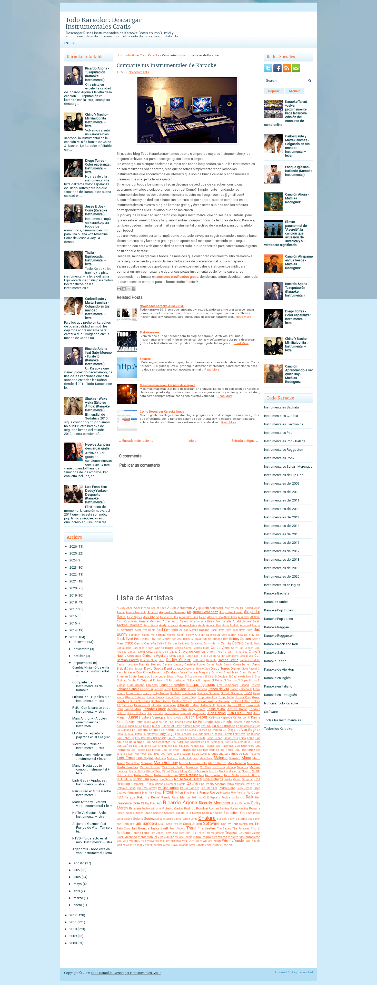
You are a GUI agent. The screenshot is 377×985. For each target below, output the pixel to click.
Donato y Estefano (165, 672)
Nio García (166, 779)
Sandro (180, 813)
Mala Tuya (206, 758)
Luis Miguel (145, 758)
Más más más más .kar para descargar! (167, 385)
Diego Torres (220, 668)
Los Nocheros (244, 745)
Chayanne (185, 651)
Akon (257, 608)
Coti (257, 656)
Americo (195, 621)
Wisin (217, 841)
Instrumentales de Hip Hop (284, 475)
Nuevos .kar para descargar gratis (97, 446)
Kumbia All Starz (171, 726)
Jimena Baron (237, 709)
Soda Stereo (192, 824)
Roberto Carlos (172, 808)
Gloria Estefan (135, 697)
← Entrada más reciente (135, 441)
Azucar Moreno (188, 630)
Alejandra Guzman (172, 612)
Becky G (191, 635)
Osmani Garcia (175, 784)
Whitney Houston (170, 841)
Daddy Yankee (178, 660)
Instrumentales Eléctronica (283, 424)
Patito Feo (253, 784)
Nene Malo (231, 775)
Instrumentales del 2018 (281, 559)
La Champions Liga (248, 726)
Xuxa (129, 845)
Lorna (250, 738)
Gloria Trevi (172, 697)
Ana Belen (207, 621)
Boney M (188, 639)
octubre (79, 656)
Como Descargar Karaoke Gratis (162, 411)
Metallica (242, 767)
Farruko (158, 689)
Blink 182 (149, 639)
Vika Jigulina (166, 837)
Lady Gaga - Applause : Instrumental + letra (89, 782)
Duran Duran (248, 672)
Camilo (238, 643)
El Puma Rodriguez (199, 680)
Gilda (248, 693)
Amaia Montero (150, 621)
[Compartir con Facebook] (133, 288)
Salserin (158, 813)
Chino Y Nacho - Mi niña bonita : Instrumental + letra (96, 120)
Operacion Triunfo (142, 784)
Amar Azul (170, 621)
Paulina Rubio (168, 788)
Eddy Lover (158, 676)
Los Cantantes (142, 745)
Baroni (180, 635)
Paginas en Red (302, 972)
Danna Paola (214, 664)
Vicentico (130, 837)
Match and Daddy (173, 767)
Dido (207, 668)
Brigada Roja (220, 639)
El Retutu (217, 680)
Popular (274, 91)
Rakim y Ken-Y (148, 797)
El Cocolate (220, 676)
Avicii (138, 630)
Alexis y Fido (215, 617)
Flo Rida (191, 689)
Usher (247, 833)
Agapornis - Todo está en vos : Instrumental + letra (92, 851)
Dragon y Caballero (211, 672)
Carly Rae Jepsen (242, 648)
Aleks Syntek (134, 617)
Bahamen (134, 635)
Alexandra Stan (169, 617)
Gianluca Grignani (208, 693)
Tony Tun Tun (187, 833)
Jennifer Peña (177, 709)
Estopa (244, 685)
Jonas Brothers (136, 713)
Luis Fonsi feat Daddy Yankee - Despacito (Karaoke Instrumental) (96, 494)
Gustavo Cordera (182, 701)
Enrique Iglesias (200, 684)
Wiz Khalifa (253, 841)
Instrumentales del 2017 (281, 551)
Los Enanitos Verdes (186, 745)
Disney (236, 668)
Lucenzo (205, 753)
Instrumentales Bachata (281, 407)
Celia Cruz (145, 651)
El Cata (209, 676)
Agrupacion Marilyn (222, 608)
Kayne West (150, 722)
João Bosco (199, 713)
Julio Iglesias (174, 717)
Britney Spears (240, 639)
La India (154, 730)
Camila (226, 643)
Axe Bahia (149, 630)
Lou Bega (154, 753)
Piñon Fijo (182, 792)
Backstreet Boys (242, 630)
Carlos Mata (202, 648)
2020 (73, 588)
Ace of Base (158, 608)
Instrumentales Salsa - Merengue (288, 466)
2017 (73, 609)
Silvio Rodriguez (241, 818)
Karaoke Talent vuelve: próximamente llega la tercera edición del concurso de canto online (285, 113)
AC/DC (121, 608)
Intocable (156, 705)
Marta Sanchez (127, 767)
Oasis (237, 779)
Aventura (127, 630)
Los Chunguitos (162, 745)
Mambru (234, 758)
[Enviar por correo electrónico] (119, 288)
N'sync (246, 771)
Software (211, 823)
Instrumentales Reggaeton (283, 450)
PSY (202, 784)
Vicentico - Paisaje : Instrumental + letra (88, 746)
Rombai (202, 808)
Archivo (294, 91)
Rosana (254, 808)
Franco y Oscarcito (241, 689)
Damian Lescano (127, 664)
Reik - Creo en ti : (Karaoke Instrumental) (91, 793)
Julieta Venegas (153, 717)
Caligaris (183, 643)
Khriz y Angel (252, 722)
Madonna (160, 758)
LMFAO (206, 726)
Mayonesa (192, 767)
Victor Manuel (147, 837)
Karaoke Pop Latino (278, 619)
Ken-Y (218, 722)
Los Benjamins (214, 742)
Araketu (234, 625)
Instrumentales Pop (278, 433)
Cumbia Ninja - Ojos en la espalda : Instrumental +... (90, 671)
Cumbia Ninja (148, 660)
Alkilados (244, 617)
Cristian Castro (128, 660)
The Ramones (240, 828)
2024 (73, 560)
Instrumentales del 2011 (281, 500)
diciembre (81, 642)
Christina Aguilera (155, 656)
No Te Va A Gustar (188, 779)
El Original (144, 680)
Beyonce (242, 635)
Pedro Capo (227, 788)
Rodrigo (189, 808)
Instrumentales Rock (279, 458)
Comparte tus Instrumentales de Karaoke (87, 686)
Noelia (228, 779)
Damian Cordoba (250, 660)
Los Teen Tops (137, 753)
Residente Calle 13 (130, 803)
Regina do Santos (233, 797)
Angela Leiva (188, 625)
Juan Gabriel (216, 713)
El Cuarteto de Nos (240, 676)
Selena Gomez (144, 818)
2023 (73, 567)
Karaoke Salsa (274, 652)
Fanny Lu (146, 689)
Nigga (154, 779)
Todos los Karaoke (278, 729)
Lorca (242, 738)
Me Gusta (218, 767)
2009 (73, 936)
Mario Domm (217, 763)
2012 (73, 915)
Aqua (225, 625)
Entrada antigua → (245, 441)
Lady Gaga (166, 734)
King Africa (135, 726)
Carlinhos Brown (143, 648)
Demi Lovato (173, 668)
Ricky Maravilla (240, 803)
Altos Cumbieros (127, 621)
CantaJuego (124, 648)
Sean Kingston (212, 813)
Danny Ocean (232, 664)
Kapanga (226, 717)
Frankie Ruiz (134, 693)
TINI (257, 824)
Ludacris (217, 753)
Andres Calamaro (130, 625)
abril (77, 891)
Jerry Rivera (196, 709)
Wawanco (153, 841)
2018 (73, 602)
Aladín (121, 612)
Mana (246, 758)
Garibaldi (175, 693)
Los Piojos (153, 750)
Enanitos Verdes (172, 685)
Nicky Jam (141, 779)
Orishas (160, 784)
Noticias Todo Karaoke (143, 55)
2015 (73, 623)
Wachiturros (137, 841)
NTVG (256, 771)
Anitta (201, 625)
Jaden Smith (207, 705)
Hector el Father (240, 701)
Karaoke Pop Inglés (278, 610)
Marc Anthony (166, 763)
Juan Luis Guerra (239, 713)
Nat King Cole (125, 775)
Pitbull (168, 792)
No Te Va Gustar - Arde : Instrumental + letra (89, 814)
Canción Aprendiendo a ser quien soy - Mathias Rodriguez (299, 374)
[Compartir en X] (128, 288)
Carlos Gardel (184, 648)
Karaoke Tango (275, 661)
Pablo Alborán (216, 784)
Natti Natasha (188, 775)
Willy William (204, 841)
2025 (73, 553)
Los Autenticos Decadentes (187, 742)
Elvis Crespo (136, 685)
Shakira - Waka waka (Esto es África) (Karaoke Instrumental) (97, 404)
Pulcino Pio (243, 792)
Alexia (202, 617)
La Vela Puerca (133, 734)
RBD (120, 797)
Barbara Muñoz (165, 635)
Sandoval (169, 813)
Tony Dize (171, 833)
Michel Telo (153, 771)
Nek (201, 775)
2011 (73, 922)
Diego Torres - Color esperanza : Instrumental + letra (98, 166)
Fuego (147, 693)
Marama (147, 763)
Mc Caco (205, 767)
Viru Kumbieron (249, 837)
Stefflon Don (246, 824)
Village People (183, 837)
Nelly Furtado (214, 775)
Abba (129, 608)
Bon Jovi (177, 639)
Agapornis (201, 608)
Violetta (233, 837)
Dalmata (211, 660)
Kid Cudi (122, 726)
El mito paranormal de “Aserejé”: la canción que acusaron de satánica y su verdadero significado (285, 233)
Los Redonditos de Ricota (215, 750)
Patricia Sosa (126, 788)
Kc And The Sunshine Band (175, 722)
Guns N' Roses (140, 701)
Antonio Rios (213, 625)
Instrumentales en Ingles (282, 585)
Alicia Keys (230, 617)
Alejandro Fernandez (202, 612)
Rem (257, 797)
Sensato (160, 818)
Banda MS (148, 635)
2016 (73, 616)
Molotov (213, 771)
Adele (171, 608)
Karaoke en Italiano (278, 686)
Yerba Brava (170, 845)
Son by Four (229, 824)
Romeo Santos (219, 808)
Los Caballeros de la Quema (243, 742)
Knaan (147, 726)
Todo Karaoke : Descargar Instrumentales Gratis (103, 23)
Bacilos (204, 630)
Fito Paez (179, 689)
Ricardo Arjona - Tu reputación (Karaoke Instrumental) (97, 74)
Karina (255, 717)
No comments (139, 72)
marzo (78, 898)
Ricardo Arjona (180, 802)
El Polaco (158, 680)
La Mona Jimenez (196, 730)
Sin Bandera (146, 823)
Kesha (228, 722)
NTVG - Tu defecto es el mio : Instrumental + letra (92, 840)
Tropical (231, 833)
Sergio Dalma (174, 818)
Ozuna (192, 783)
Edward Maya (175, 676)
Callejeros (196, 643)
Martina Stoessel (150, 767)
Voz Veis (122, 841)
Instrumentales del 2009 (281, 483)
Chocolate (134, 656)
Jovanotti (185, 713)
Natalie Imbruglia (166, 775)
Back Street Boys (221, 630)
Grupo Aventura (207, 697)
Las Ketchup (125, 738)
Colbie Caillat (217, 656)
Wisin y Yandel (233, 841)
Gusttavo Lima (203, 701)
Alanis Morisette (136, 612)
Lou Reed (166, 753)
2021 (73, 581)
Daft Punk (199, 660)
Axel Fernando (167, 630)
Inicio (69, 43)
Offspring (247, 779)
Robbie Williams (152, 808)
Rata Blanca (181, 797)
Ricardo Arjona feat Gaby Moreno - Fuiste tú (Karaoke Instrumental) (98, 356)
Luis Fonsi (126, 758)
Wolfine (121, 845)
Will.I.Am (188, 841)
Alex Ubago (151, 617)
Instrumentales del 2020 (281, 576)
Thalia (191, 828)
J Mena (194, 705)
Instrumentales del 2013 (281, 517)
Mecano (231, 767)
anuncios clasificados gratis (177, 277)
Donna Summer (189, 672)
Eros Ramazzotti (227, 685)
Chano (173, 651)
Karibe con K (241, 717)
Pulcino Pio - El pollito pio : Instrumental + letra (91, 699)
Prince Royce (209, 792)
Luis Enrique (233, 753)
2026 (73, 546)
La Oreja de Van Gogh (239, 730)
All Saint (255, 617)
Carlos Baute (164, 648)
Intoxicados (169, 705)
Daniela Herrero (150, 664)
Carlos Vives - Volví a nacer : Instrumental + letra (92, 757)
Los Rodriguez (245, 750)
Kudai (156, 726)
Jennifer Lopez (154, 709)
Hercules (127, 705)
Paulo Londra (189, 788)
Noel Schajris (213, 779)
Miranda (203, 771)
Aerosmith (184, 608)
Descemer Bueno (194, 668)
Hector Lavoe (222, 701)
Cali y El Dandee (167, 643)
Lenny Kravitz (196, 738)
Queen (255, 792)
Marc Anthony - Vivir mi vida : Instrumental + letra (92, 804)
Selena (128, 818)
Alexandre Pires (188, 617)
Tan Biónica (140, 828)
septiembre (82, 663)
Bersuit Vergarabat (223, 635)
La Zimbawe (150, 734)
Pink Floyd (155, 792)
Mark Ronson (236, 763)
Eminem (152, 685)
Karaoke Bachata (276, 593)
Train (200, 833)
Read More (243, 317)
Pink (144, 792)
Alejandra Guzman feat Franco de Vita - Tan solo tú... (92, 827)
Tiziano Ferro (140, 833)
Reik (249, 797)
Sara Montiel (193, 813)
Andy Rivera (150, 625)
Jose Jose (171, 713)
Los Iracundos (225, 745)
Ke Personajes (203, 722)
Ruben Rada (143, 813)
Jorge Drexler (155, 713)
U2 (240, 833)
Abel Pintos (142, 608)
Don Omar (143, 672)
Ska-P (161, 824)
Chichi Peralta (216, 651)
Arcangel (245, 625)
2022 (73, 574)
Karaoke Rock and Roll (281, 644)
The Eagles (224, 828)
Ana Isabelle (223, 621)
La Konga (168, 730)
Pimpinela (134, 792)
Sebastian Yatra (235, 813)
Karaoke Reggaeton (279, 636)
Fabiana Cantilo (128, 689)
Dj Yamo (129, 672)
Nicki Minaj (124, 779)
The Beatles (207, 828)
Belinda (204, 635)
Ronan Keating (239, 808)
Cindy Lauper (177, 656)
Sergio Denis (190, 818)
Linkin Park (231, 738)
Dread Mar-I (231, 672)
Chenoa (199, 651)
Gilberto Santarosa (232, 693)
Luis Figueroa (251, 753)
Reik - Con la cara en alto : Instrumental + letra (91, 709)
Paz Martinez (209, 788)
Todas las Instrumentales (282, 720)
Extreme (255, 685)
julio (77, 870)
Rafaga (130, 797)
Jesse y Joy (216, 709)
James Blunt (236, 705)
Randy (165, 797)
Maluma (220, 758)
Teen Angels (177, 828)
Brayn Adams (202, 639)
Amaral (184, 621)
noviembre (81, 649)
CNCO (129, 643)
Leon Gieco (214, 738)
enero (78, 905)
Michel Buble (137, 771)
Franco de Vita (218, 689)
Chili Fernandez (237, 651)
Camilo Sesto (252, 643)
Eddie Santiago (139, 676)
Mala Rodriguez (189, 758)
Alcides (152, 612)
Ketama (238, 722)
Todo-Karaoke (149, 332)
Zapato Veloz (204, 845)
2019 (73, 595)
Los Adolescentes (158, 742)
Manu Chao (133, 763)
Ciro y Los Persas (197, 656)
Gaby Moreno (161, 693)
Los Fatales (207, 745)
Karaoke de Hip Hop (279, 669)
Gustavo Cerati (161, 701)
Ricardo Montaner (214, 803)
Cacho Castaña (145, 643)
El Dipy (256, 676)
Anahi (236, 621)
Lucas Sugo (190, 753)
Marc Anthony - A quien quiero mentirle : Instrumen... (89, 722)
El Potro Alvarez (175, 680)
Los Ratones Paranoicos (179, 750)
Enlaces (145, 359)
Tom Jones (156, 833)
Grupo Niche (226, 697)
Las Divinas (253, 734)
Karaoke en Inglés (277, 678)
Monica (223, 771)
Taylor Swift (159, 828)
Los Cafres (124, 745)
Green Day (189, 697)
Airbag (249, 608)
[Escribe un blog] (123, 288)
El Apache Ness (194, 676)
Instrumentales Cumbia (281, 416)
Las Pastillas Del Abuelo (150, 738)
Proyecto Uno (228, 792)
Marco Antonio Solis (193, 763)
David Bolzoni (135, 668)
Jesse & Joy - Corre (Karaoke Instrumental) (96, 210)
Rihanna (135, 808)
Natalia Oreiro (143, 775)
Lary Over (239, 734)
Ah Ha (239, 608)
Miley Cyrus (188, 771)
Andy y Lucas (168, 625)
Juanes (134, 717)
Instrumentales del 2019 (281, 568)
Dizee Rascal (249, 668)
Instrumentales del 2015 (281, 534)
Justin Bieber (195, 717)
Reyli (159, 803)
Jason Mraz (133, 709)
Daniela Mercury (173, 664)
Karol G (122, 722)
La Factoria (140, 730)
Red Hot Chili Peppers (206, 797)
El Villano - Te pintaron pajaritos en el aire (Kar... (92, 735)
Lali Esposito (183, 734)
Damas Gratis (228, 660)
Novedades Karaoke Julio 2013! (162, 306)
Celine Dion (161, 651)
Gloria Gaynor (155, 697)
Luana (177, 753)
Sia (219, 818)
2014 (73, 630)
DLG (161, 660)
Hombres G (142, 705)
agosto (79, 863)
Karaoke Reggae (276, 627)
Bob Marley (164, 639)
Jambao (221, 705)
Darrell (246, 664)
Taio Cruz (123, 828)
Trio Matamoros (215, 833)
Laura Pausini (177, 738)
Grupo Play (243, 697)
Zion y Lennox (222, 845)
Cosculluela (247, 656)
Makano (172, 758)
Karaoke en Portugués (280, 695)
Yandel (157, 845)
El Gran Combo (126, 680)
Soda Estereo (174, 824)
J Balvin (183, 705)
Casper (132, 651)
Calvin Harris (211, 643)
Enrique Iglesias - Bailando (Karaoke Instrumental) (298, 171)
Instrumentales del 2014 (281, 526)
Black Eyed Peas (129, 639)
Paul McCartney (147, 788)
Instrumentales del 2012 (281, 509)
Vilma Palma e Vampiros (210, 837)
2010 (73, 929)
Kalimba (214, 717)
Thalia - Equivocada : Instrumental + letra (95, 258)
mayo (78, 884)
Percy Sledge (244, 788)
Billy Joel (254, 635)
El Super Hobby (247, 680)
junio (77, 877)
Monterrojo (235, 771)
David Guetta (153, 668)
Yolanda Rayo (186, 845)
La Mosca (215, 730)
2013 (73, 637)
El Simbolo (230, 680)
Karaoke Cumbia (276, 602)
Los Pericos (138, 750)
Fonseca (202, 689)
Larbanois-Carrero (221, 734)
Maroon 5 (253, 763)
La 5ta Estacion (223, 726)
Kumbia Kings (191, 726)
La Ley (180, 730)
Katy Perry (135, 722)
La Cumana (124, 730)
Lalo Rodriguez (201, 734)
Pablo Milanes (236, 784)
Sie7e (225, 818)
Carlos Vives (220, 648)
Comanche (232, 656)
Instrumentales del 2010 (281, 492)
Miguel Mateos (171, 771)
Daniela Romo (194, 664)
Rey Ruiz (150, 803)
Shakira (207, 818)
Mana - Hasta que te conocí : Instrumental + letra (91, 769)
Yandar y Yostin (143, 845)
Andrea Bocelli (251, 621)
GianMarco (189, 693)
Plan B (194, 792)
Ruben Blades (125, 813)
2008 (73, 943)
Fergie (167, 689)
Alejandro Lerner (231, 612)
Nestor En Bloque (250, 775)
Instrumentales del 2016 (281, 543)
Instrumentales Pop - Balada (284, 441)
